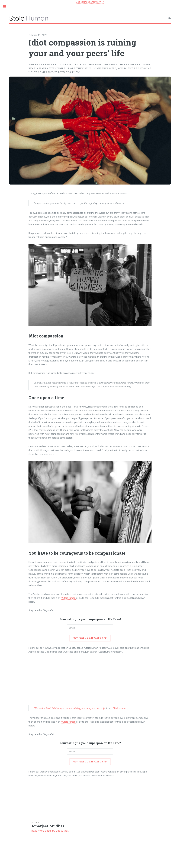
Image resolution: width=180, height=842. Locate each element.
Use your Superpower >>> (90, 1)
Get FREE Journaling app (90, 638)
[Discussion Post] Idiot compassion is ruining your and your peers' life (70, 708)
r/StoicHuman (68, 597)
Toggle (6, 6)
